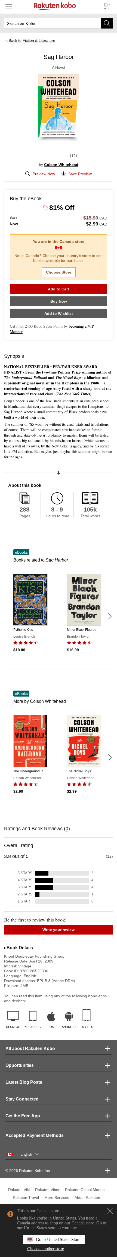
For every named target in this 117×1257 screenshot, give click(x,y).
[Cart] (106, 6)
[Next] (110, 616)
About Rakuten (87, 1197)
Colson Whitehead (61, 164)
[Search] (107, 23)
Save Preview (80, 174)
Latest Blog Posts (23, 1082)
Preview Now (44, 174)
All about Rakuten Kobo (30, 1048)
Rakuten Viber (47, 1189)
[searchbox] (58, 23)
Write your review (58, 929)
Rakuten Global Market (85, 1189)
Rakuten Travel (26, 1197)
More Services (56, 1197)
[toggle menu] (8, 6)
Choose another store (45, 1248)
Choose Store (58, 272)
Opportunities (19, 1065)
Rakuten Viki (19, 1189)
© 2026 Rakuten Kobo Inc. (28, 1170)
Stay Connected (22, 1099)
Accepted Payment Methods (34, 1135)
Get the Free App (22, 1116)
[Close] (110, 1211)
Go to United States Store (58, 1239)
